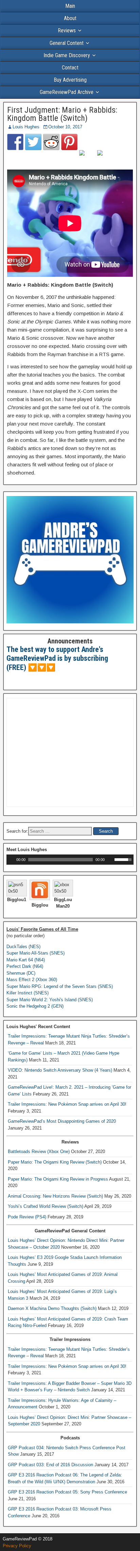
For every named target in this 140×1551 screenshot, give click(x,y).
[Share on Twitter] (33, 142)
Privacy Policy (17, 1545)
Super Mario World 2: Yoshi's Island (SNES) (49, 999)
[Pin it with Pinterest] (69, 142)
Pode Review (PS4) (27, 1216)
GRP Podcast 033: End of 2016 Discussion (50, 1464)
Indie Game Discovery (66, 55)
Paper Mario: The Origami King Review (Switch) (55, 1162)
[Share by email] (105, 158)
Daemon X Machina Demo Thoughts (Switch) (52, 1308)
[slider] (124, 858)
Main (70, 6)
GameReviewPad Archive (66, 92)
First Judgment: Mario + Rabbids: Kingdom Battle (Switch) (62, 114)
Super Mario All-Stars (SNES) (35, 953)
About (70, 18)
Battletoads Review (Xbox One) (39, 1151)
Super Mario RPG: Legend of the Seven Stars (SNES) (59, 986)
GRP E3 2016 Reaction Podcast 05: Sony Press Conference (67, 1491)
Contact (70, 67)
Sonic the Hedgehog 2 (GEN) (35, 1006)
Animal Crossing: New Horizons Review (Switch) (55, 1196)
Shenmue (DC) (20, 973)
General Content (67, 43)
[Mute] (110, 859)
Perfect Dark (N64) (24, 966)
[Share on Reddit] (51, 142)
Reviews (67, 30)
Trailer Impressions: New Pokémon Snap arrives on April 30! (67, 1104)
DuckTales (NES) (23, 946)
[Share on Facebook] (15, 142)
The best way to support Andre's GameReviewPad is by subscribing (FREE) (57, 658)
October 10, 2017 (65, 126)
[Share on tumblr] (87, 158)
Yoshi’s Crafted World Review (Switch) (45, 1206)
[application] (70, 859)
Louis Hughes (26, 126)
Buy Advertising (70, 80)
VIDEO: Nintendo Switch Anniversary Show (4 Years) (60, 1070)
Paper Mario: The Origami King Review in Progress (58, 1179)
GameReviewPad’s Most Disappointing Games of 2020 (62, 1121)
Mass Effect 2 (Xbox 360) (31, 979)
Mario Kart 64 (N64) (25, 959)
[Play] (11, 859)
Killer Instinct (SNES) (27, 992)
